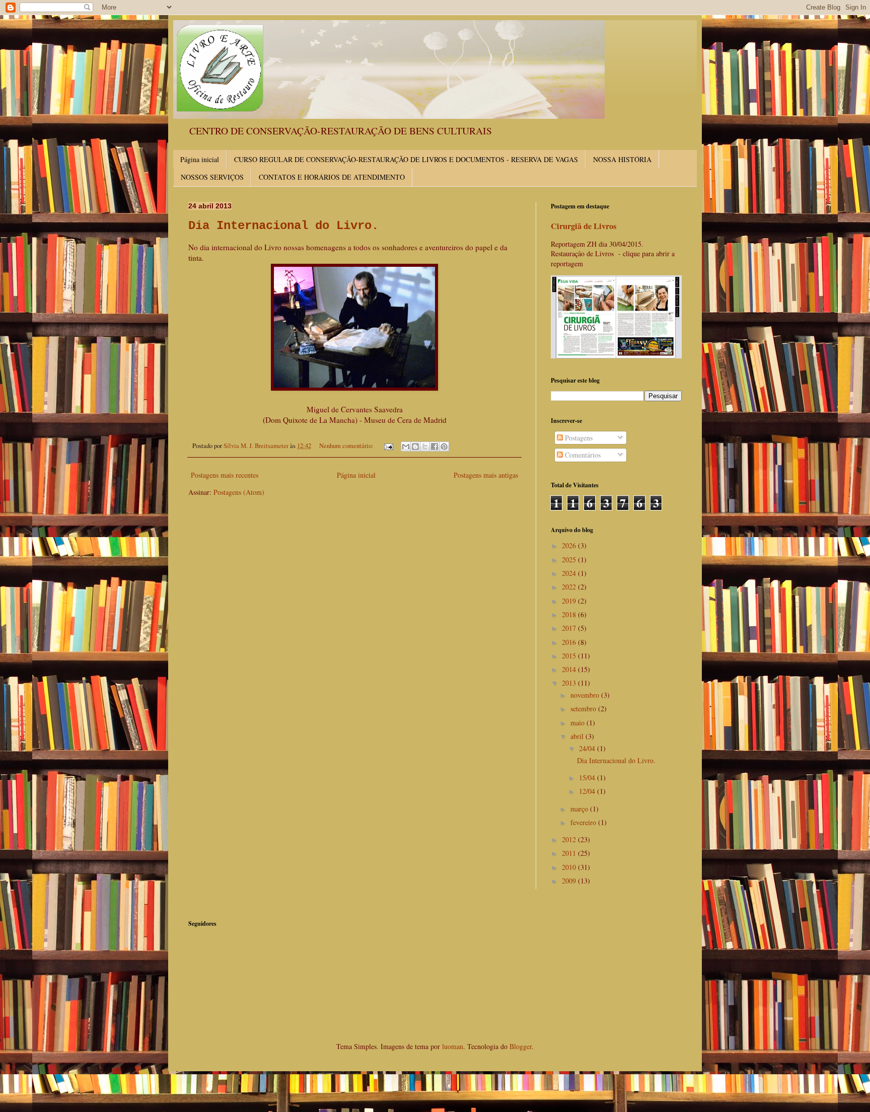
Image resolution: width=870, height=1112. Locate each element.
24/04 (588, 748)
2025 (570, 559)
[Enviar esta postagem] (388, 445)
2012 (570, 839)
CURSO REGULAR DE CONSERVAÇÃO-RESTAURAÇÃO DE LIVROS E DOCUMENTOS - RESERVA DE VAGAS (406, 159)
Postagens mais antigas (486, 475)
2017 (570, 628)
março (580, 808)
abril (578, 736)
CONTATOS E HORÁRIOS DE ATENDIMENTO (332, 177)
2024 (570, 573)
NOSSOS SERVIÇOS (212, 177)
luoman (452, 1046)
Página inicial (199, 159)
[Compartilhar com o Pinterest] (444, 446)
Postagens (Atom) (238, 492)
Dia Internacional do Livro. (283, 226)
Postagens (578, 437)
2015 (570, 655)
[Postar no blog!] (415, 446)
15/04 (588, 777)
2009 (570, 880)
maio (578, 722)
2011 (570, 853)
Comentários (582, 455)
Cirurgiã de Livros (583, 226)
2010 (570, 867)
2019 (570, 601)
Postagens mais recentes (224, 475)
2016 (570, 642)
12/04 (588, 791)
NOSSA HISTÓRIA (622, 159)
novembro (585, 695)
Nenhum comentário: (347, 445)
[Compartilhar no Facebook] (434, 446)
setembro (584, 708)
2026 (570, 545)
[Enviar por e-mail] (406, 446)
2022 (570, 586)
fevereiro (584, 822)
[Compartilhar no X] (425, 446)
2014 (570, 669)
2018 (570, 614)
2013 (570, 683)
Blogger (521, 1046)
